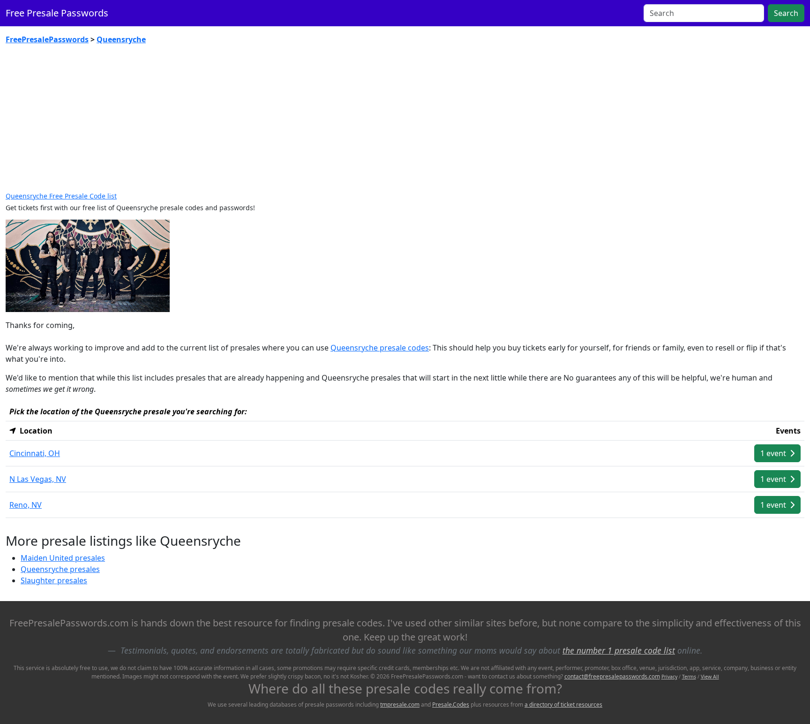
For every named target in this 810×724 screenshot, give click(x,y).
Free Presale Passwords (57, 13)
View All (710, 676)
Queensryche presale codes (379, 348)
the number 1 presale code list (618, 650)
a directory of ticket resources (563, 705)
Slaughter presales (54, 580)
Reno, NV (25, 505)
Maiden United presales (63, 558)
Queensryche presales (60, 569)
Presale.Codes (450, 705)
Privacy (669, 676)
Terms (689, 676)
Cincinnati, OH (34, 453)
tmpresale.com (400, 705)
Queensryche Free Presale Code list (61, 195)
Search (786, 13)
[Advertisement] (405, 122)
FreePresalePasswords (47, 39)
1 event (774, 453)
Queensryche (121, 39)
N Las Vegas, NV (37, 479)
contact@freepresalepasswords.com (612, 676)
